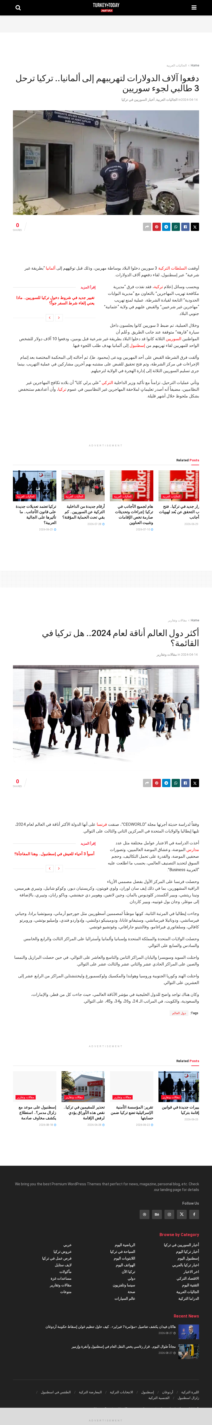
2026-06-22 (143, 1124)
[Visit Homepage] (106, 8)
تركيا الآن (128, 1272)
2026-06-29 (191, 524)
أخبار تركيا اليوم (187, 1251)
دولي (131, 1278)
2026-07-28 (94, 524)
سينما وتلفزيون (124, 1285)
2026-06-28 (94, 1124)
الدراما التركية (188, 1298)
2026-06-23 (46, 529)
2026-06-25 (191, 1119)
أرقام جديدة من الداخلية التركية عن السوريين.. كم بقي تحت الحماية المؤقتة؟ (83, 512)
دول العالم (179, 1013)
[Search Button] (18, 7)
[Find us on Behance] (157, 1214)
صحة (131, 1292)
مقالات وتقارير (177, 620)
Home (195, 65)
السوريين (173, 338)
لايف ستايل (63, 1265)
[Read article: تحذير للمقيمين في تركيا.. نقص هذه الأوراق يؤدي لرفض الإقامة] (83, 1086)
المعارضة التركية (90, 1392)
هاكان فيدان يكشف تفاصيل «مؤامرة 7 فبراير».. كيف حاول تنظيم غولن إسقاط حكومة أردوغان (111, 1327)
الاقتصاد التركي (188, 1278)
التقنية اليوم (190, 1285)
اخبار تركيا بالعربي (185, 1265)
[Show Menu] (194, 7)
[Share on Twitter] (195, 227)
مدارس (192, 849)
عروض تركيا (63, 1251)
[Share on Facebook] (185, 227)
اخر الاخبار (191, 1272)
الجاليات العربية (176, 65)
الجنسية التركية (159, 1398)
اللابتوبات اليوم (124, 1258)
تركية (158, 286)
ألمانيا (50, 268)
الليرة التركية (190, 1392)
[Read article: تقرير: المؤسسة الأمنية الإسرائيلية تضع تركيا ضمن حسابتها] (131, 1086)
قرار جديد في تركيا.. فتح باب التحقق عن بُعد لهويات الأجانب (180, 512)
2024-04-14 (189, 100)
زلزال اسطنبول (188, 1398)
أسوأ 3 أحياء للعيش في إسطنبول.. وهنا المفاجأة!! (54, 854)
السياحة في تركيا (122, 1251)
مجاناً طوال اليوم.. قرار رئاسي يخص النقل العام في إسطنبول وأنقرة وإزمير (124, 1346)
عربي (67, 1245)
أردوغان (167, 1392)
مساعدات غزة (61, 1278)
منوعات (66, 1292)
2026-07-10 (143, 529)
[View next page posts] (50, 317)
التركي (107, 382)
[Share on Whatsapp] (176, 227)
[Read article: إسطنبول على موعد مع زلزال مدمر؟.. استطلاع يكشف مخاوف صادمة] (34, 1086)
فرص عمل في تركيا (57, 1258)
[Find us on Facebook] (194, 1214)
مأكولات (65, 1272)
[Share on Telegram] (166, 227)
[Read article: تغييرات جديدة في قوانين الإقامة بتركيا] (180, 1086)
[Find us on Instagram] (169, 1214)
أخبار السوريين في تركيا (138, 100)
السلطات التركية (172, 268)
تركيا (62, 389)
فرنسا (102, 824)
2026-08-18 (46, 1124)
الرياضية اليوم (125, 1245)
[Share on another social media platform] (147, 227)
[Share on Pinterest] (157, 227)
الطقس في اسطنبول (56, 1392)
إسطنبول (137, 345)
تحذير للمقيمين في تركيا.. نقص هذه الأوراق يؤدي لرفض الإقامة (84, 1112)
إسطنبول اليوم (188, 1258)
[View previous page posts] (59, 317)
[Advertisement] (106, 23)
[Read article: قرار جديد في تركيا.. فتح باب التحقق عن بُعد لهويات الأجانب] (180, 485)
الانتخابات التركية (121, 1392)
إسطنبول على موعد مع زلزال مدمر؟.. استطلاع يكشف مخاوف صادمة (37, 1112)
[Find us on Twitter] (182, 1214)
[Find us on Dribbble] (144, 1214)
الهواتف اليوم (125, 1265)
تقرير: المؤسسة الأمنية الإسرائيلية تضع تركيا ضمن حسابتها (132, 1112)
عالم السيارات (125, 1298)
